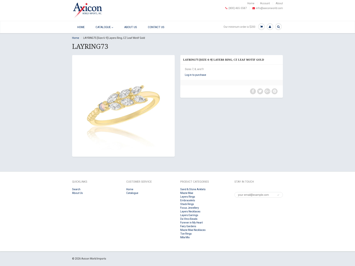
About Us (77, 193)
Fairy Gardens (188, 226)
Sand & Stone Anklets (193, 189)
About (279, 3)
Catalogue (132, 193)
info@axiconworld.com (269, 8)
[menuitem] (80, 27)
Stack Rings (187, 204)
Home (250, 3)
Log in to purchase (195, 74)
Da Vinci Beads (188, 218)
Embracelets (187, 200)
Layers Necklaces (190, 211)
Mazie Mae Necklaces (193, 229)
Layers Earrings (189, 215)
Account (265, 3)
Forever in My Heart (191, 222)
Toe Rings (186, 233)
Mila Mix (185, 237)
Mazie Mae (186, 193)
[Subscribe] (278, 195)
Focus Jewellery (189, 207)
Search (76, 189)
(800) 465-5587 (238, 8)
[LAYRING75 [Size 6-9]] (123, 105)
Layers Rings (187, 196)
